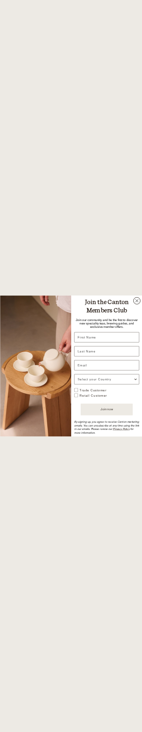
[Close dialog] (136, 301)
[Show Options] (135, 379)
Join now (106, 409)
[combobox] (105, 379)
